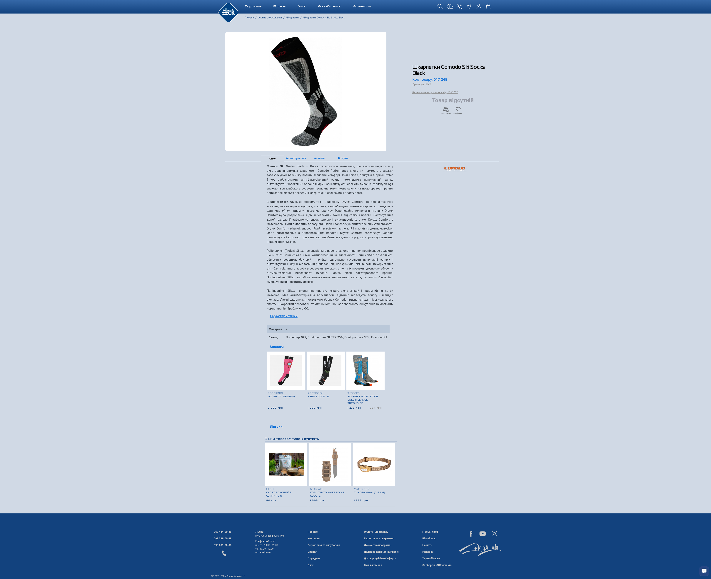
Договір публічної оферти (380, 558)
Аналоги (319, 158)
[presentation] (382, 376)
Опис (272, 158)
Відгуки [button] (276, 426)
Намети (427, 545)
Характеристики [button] (284, 316)
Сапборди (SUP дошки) (437, 565)
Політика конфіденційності (381, 551)
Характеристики (296, 158)
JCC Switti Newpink (282, 397)
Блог (311, 565)
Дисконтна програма (377, 545)
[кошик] (488, 8)
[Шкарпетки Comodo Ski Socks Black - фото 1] (306, 92)
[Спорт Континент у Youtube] (482, 533)
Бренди (312, 551)
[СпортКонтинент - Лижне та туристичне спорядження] (228, 12)
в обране (457, 113)
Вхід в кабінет (373, 565)
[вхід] (478, 8)
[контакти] (469, 8)
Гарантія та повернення (379, 538)
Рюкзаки (427, 551)
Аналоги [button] (277, 347)
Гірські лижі (430, 531)
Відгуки (343, 158)
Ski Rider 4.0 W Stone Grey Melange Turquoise (363, 400)
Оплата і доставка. (376, 531)
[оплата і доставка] (450, 8)
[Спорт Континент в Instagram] (494, 533)
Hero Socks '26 (319, 397)
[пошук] (440, 8)
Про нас (313, 531)
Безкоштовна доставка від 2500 (435, 92)
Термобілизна (431, 558)
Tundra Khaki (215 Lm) (369, 493)
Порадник (314, 558)
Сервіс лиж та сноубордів (324, 545)
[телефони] (459, 8)
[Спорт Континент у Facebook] (471, 533)
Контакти (314, 538)
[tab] (330, 316)
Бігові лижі (429, 538)
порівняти (446, 113)
